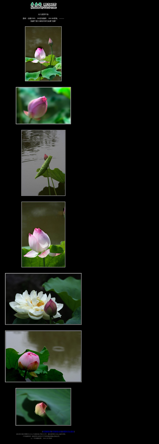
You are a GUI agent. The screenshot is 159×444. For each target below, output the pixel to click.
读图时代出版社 (68, 431)
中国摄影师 (47, 431)
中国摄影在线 (56, 431)
